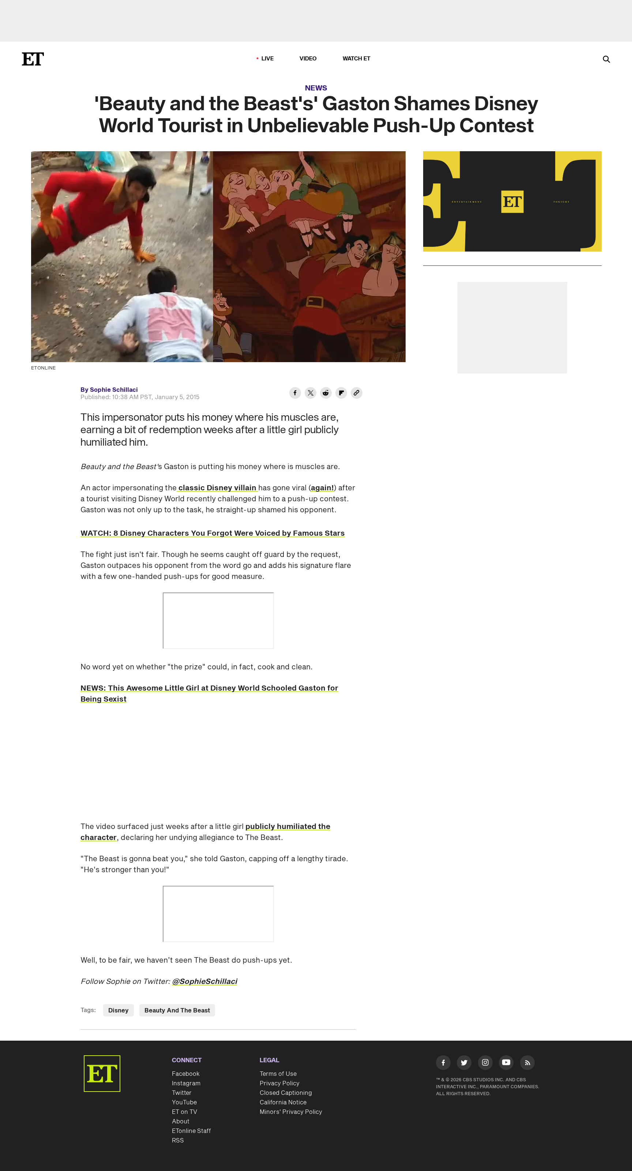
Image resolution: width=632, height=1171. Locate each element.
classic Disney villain (217, 488)
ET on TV (184, 1112)
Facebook (186, 1074)
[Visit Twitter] (464, 1064)
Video (308, 59)
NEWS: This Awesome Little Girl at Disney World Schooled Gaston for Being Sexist (209, 694)
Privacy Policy (280, 1083)
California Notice (283, 1102)
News (316, 88)
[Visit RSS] (527, 1064)
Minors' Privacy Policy (291, 1112)
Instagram (186, 1083)
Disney (118, 1010)
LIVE (268, 59)
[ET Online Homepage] (33, 59)
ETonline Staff (191, 1131)
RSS (178, 1140)
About (180, 1121)
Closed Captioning (286, 1093)
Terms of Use (278, 1074)
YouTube (184, 1102)
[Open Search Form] (606, 59)
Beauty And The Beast (177, 1010)
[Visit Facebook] (443, 1064)
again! (322, 488)
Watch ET (357, 59)
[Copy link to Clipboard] (356, 394)
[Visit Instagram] (485, 1064)
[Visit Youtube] (506, 1062)
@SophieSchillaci (204, 981)
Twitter (182, 1093)
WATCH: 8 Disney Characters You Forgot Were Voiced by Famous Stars (212, 533)
